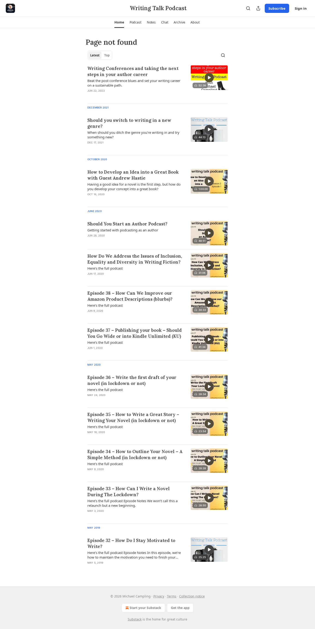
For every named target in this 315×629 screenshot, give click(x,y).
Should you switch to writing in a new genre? (129, 123)
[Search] (248, 8)
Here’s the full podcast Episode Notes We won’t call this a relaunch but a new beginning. (132, 503)
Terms (171, 596)
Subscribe (276, 8)
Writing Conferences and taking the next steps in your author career (132, 71)
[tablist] (99, 55)
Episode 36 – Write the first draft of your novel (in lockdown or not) (131, 380)
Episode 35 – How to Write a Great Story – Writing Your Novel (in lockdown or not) (133, 417)
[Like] (90, 96)
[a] (209, 77)
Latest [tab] (95, 55)
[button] (119, 22)
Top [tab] (107, 55)
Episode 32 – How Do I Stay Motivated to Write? (131, 543)
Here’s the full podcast (105, 268)
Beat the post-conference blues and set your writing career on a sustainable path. (133, 82)
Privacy (158, 596)
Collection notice (192, 596)
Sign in (301, 8)
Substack (135, 619)
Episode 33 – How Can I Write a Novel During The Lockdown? (128, 491)
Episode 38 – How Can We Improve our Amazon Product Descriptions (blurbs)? (129, 296)
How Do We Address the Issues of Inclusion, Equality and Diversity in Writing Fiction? (134, 259)
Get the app (180, 608)
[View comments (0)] (121, 96)
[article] (157, 82)
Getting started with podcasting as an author (122, 230)
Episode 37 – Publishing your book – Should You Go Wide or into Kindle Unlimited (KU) (134, 333)
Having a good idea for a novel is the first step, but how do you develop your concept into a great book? (134, 186)
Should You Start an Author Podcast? (127, 224)
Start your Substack (145, 608)
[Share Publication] (258, 8)
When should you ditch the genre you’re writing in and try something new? (133, 134)
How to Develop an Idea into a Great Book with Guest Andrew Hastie (133, 175)
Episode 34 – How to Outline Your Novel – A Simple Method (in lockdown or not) (134, 454)
